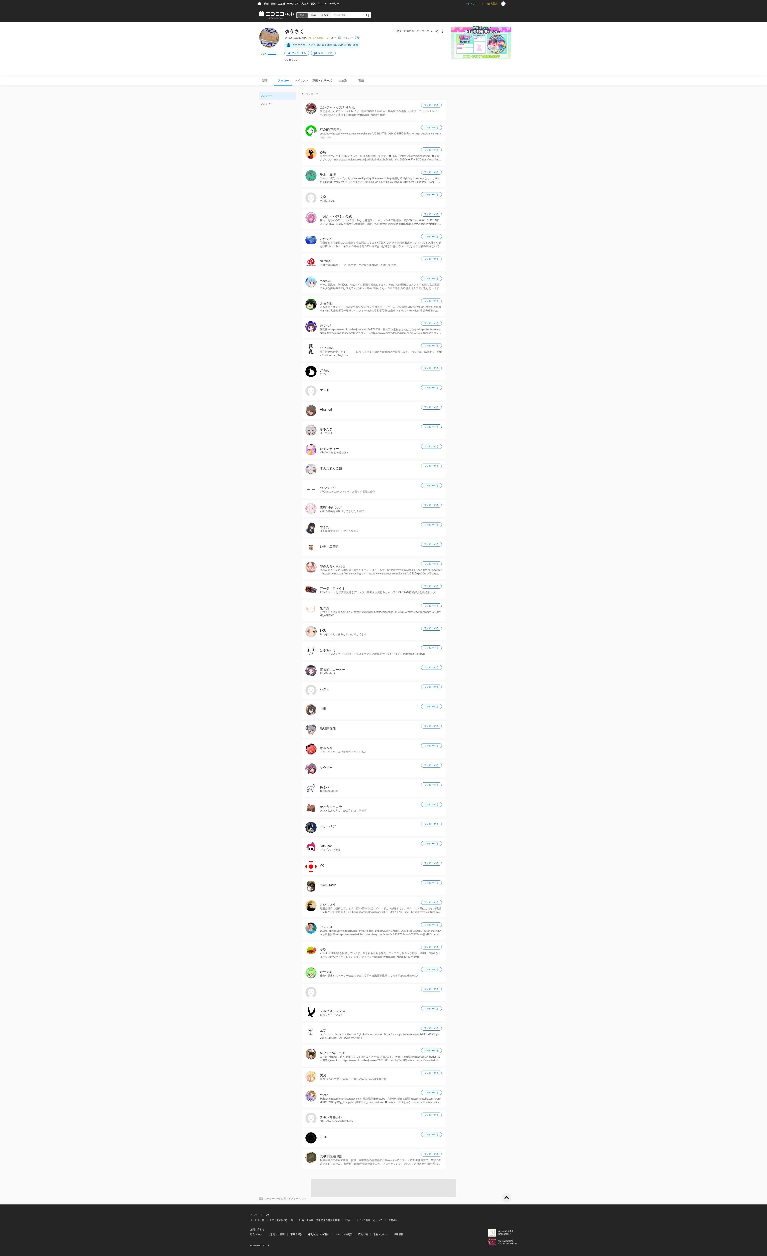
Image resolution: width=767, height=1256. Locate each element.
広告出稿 (363, 1234)
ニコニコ (276, 15)
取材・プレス (381, 1234)
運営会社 (393, 1220)
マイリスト (302, 80)
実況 (313, 3)
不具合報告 (296, 1234)
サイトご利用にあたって (369, 1220)
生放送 (281, 3)
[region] (277, 100)
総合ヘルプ (256, 1234)
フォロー (283, 80)
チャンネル (293, 3)
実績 (361, 80)
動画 (266, 3)
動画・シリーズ (322, 80)
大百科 (305, 3)
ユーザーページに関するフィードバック (286, 1198)
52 (333, 38)
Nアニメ (322, 3)
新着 (265, 80)
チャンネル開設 (344, 1234)
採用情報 (398, 1234)
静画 (273, 3)
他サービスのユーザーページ (413, 31)
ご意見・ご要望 (276, 1234)
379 (351, 38)
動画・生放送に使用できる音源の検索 (319, 1220)
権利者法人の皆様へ (319, 1234)
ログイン (470, 3)
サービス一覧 (257, 1220)
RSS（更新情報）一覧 (281, 1220)
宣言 (348, 1220)
